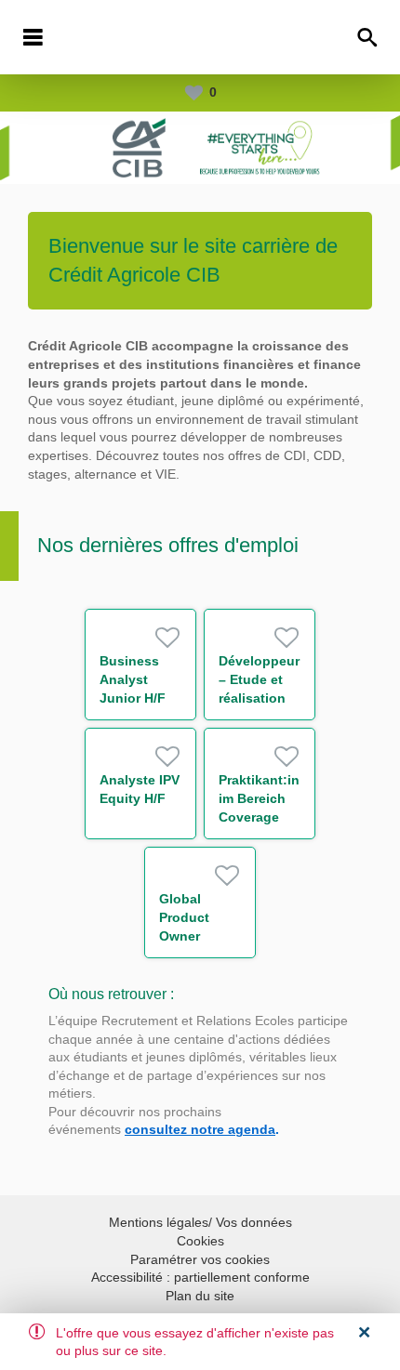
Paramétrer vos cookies (200, 1259)
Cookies (200, 1240)
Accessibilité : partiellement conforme (200, 1277)
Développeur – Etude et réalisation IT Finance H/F (259, 698)
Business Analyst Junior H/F (133, 679)
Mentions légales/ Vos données (200, 1222)
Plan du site (200, 1295)
